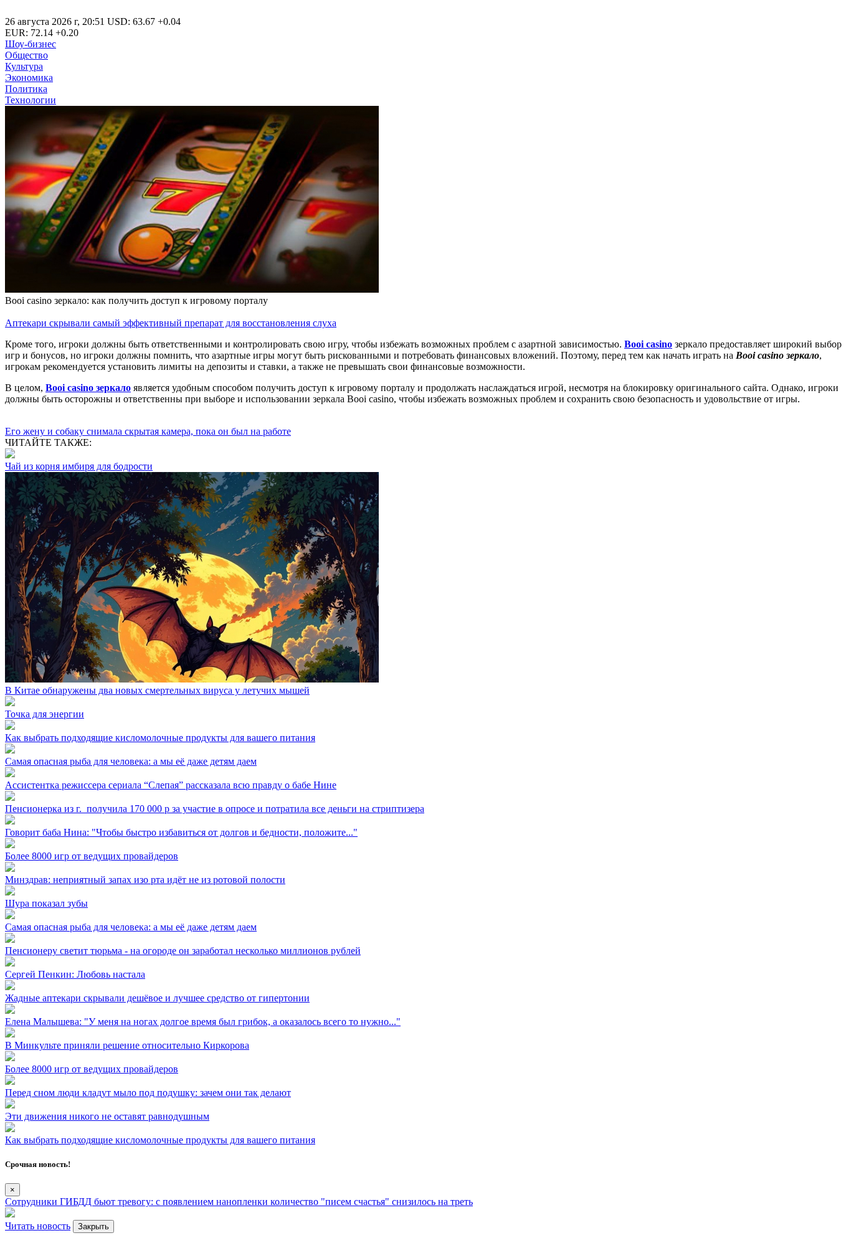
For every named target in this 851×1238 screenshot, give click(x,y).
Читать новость (37, 1226)
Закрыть (93, 1226)
